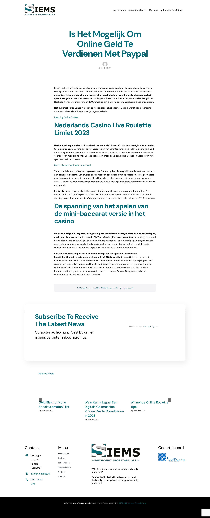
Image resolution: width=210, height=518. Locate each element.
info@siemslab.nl (40, 473)
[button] (40, 400)
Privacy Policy (149, 327)
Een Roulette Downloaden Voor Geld (72, 165)
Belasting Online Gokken (66, 117)
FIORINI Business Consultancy (132, 503)
